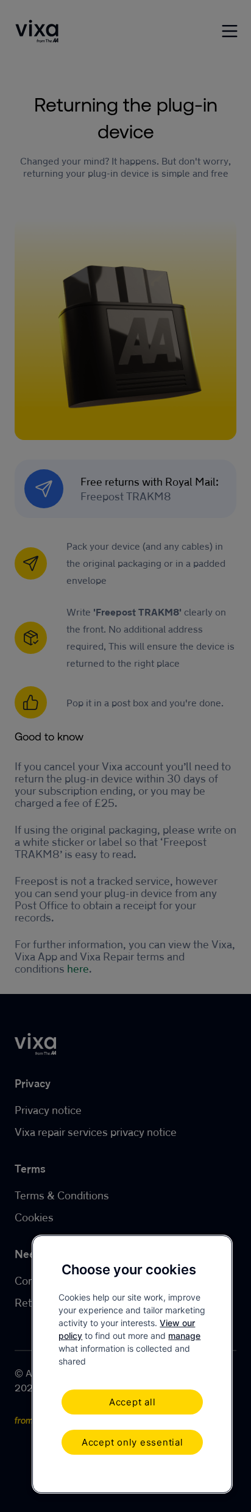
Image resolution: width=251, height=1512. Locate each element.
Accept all (132, 1402)
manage (184, 1335)
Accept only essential (132, 1442)
